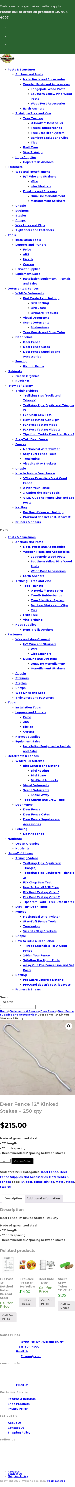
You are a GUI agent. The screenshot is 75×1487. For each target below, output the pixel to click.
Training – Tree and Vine (33, 113)
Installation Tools (28, 240)
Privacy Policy (18, 1409)
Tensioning (31, 458)
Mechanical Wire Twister (41, 449)
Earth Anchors (33, 108)
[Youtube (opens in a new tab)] (9, 35)
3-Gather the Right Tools (41, 492)
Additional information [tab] (43, 1198)
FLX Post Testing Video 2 (41, 429)
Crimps (20, 220)
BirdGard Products (44, 313)
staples (5, 1186)
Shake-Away (40, 327)
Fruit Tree (30, 147)
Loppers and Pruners (30, 244)
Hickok (28, 259)
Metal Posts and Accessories (44, 79)
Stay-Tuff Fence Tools (39, 454)
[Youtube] (10, 1462)
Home (4, 1011)
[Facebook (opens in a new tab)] (9, 27)
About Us (14, 1423)
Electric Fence (33, 366)
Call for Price (7, 1317)
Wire (34, 181)
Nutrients (15, 371)
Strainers (22, 210)
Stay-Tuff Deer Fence (31, 439)
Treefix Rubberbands (46, 128)
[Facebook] (10, 1450)
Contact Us (16, 1427)
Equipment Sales (27, 274)
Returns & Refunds (22, 1399)
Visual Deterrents (36, 317)
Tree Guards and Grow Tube (44, 332)
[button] (37, 529)
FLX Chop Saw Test (37, 415)
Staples (21, 215)
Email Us (22, 1351)
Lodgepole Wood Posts (48, 89)
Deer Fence (24, 337)
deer (28, 1182)
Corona (28, 264)
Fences (20, 444)
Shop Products (19, 1404)
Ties (34, 142)
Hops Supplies (25, 157)
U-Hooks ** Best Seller (47, 123)
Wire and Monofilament (32, 171)
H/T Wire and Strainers (39, 176)
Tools (12, 235)
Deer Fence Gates (36, 347)
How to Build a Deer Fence (35, 473)
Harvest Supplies (27, 269)
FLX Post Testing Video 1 (41, 424)
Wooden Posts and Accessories (46, 84)
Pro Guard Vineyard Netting (43, 512)
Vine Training (32, 152)
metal (60, 1182)
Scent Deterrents (36, 322)
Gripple (20, 205)
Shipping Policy (19, 1432)
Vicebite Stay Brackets (40, 463)
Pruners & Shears (28, 522)
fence (38, 1182)
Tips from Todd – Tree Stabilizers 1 (48, 434)
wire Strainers (41, 186)
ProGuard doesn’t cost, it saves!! (47, 517)
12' (22, 1182)
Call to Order (22, 1161)
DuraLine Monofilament (48, 196)
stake (70, 1182)
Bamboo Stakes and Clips (49, 137)
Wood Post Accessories (48, 103)
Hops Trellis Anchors (38, 162)
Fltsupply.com (31, 1356)
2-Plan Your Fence (36, 488)
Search (5, 997)
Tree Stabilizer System (47, 133)
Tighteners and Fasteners (34, 230)
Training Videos (26, 390)
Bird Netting (40, 303)
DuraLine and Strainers (40, 191)
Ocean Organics (27, 376)
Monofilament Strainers (48, 201)
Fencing (21, 361)
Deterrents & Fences (23, 288)
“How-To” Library (20, 385)
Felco (27, 249)
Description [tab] (13, 1198)
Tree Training (33, 118)
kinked (49, 1182)
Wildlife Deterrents (29, 293)
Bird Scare (38, 308)
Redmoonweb (56, 1480)
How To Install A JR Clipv (41, 420)
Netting (21, 507)
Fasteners (15, 167)
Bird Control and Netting (41, 298)
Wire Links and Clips (30, 225)
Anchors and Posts (29, 74)
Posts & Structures (22, 69)
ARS (26, 254)
